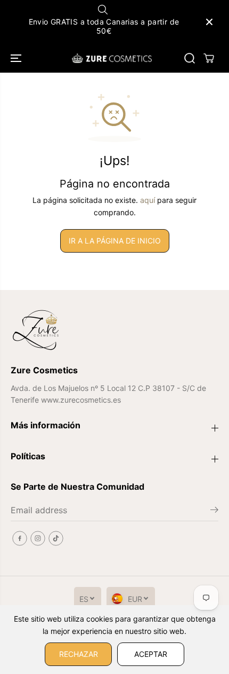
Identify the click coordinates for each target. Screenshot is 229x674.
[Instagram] (38, 538)
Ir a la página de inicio (115, 240)
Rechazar (78, 654)
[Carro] (208, 58)
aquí (147, 200)
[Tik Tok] (56, 538)
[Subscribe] (214, 511)
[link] (114, 330)
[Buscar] (189, 58)
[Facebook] (20, 538)
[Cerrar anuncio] (209, 22)
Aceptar (150, 654)
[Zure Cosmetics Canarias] (112, 58)
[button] (17, 58)
